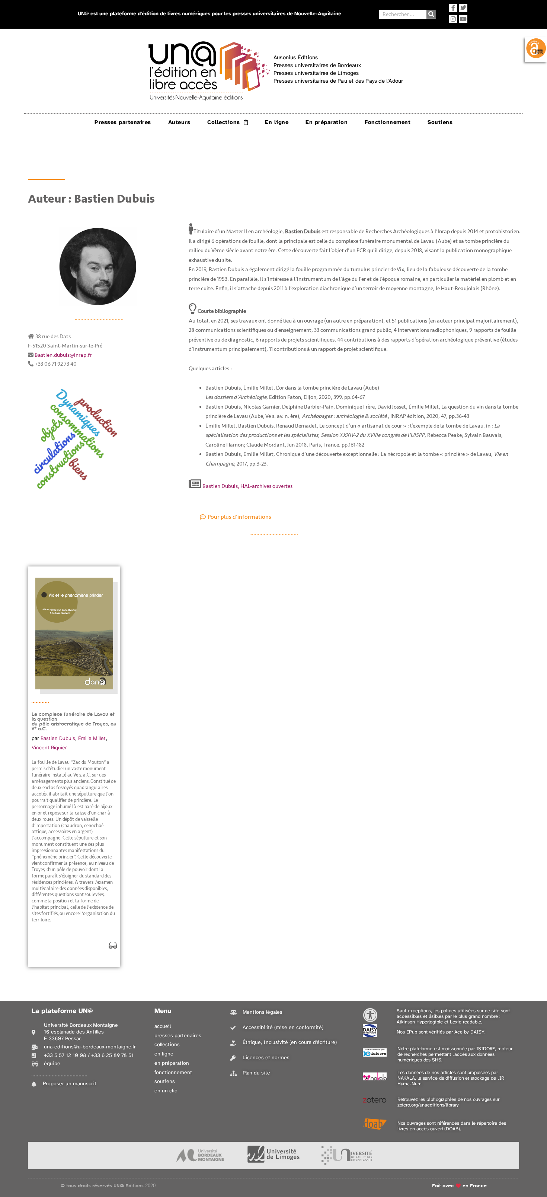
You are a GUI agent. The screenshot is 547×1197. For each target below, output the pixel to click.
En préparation (327, 123)
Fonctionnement (387, 123)
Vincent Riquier (49, 747)
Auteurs (179, 123)
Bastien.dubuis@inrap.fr (63, 355)
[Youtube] (463, 19)
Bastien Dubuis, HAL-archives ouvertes (246, 486)
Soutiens (440, 123)
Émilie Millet (92, 738)
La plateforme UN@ (62, 1011)
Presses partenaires (123, 123)
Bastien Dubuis (58, 738)
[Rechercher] (431, 14)
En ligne (276, 123)
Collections (223, 123)
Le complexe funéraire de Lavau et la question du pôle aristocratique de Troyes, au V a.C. (74, 721)
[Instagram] (453, 19)
